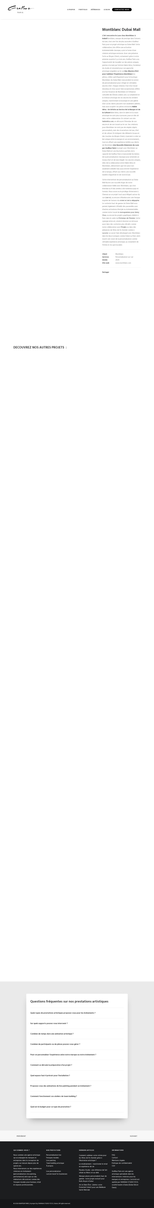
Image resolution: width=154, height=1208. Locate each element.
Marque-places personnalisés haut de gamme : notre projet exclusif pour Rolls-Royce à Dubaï (93, 1179)
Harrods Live (77, 865)
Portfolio (83, 9)
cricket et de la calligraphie (129, 200)
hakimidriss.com (108, 121)
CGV (113, 1166)
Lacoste (105, 233)
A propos (71, 9)
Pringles (123, 227)
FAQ (113, 1155)
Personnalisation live (53, 1155)
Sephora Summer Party (77, 761)
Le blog (107, 9)
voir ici (108, 197)
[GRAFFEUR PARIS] (21, 9)
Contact (115, 1157)
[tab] (77, 1013)
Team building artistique (55, 1163)
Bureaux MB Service (77, 658)
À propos (49, 1166)
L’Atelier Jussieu (77, 452)
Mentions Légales (118, 1160)
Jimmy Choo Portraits (77, 555)
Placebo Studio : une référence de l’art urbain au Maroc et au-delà (93, 1171)
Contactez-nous (122, 9)
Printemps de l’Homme (127, 218)
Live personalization (53, 1171)
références (95, 9)
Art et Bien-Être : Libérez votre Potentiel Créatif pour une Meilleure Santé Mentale (92, 1187)
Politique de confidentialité (122, 1163)
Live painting (51, 1160)
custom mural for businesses (56, 1174)
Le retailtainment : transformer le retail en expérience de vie (93, 1165)
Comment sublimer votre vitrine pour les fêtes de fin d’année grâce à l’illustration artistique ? (92, 1158)
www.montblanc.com (123, 263)
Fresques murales (52, 1157)
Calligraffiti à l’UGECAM (77, 968)
